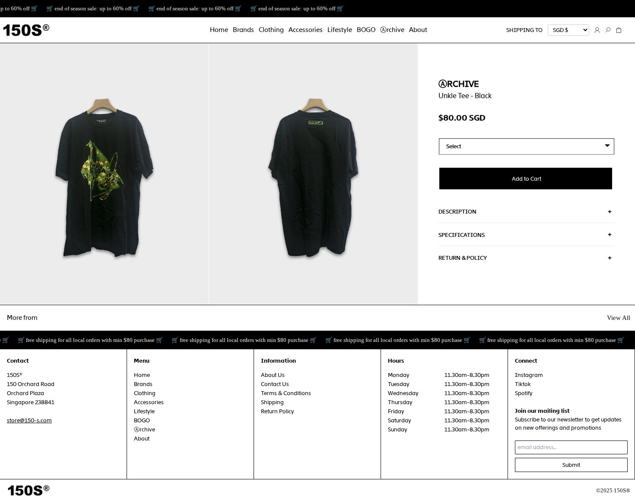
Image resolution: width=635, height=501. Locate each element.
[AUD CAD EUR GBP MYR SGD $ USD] (568, 30)
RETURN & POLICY (462, 258)
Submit (571, 465)
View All (618, 317)
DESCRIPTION (457, 211)
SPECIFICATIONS (461, 234)
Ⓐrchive (458, 83)
